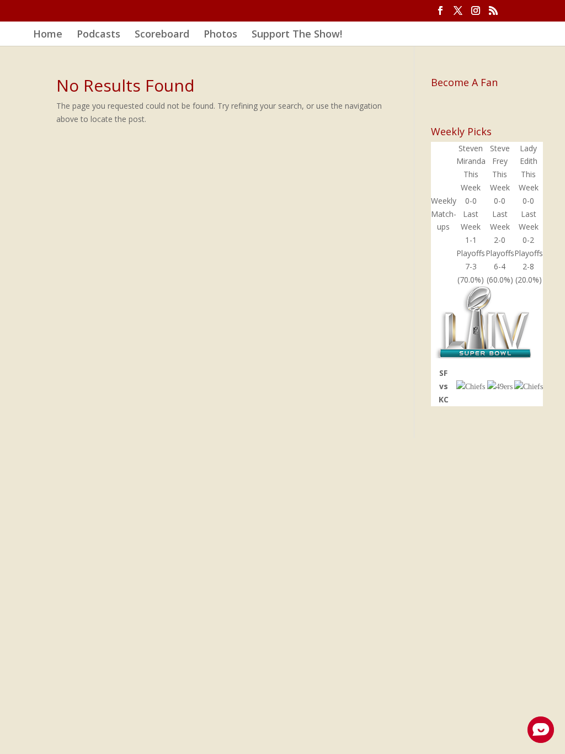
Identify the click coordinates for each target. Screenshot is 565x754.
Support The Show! (297, 35)
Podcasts (98, 35)
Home (47, 35)
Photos (220, 35)
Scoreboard (162, 35)
